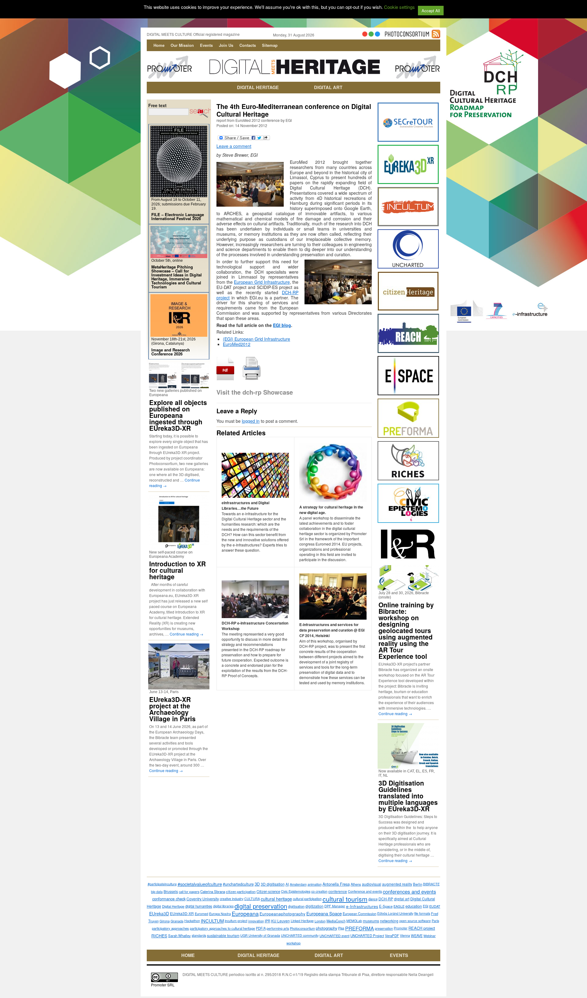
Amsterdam (298, 884)
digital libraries (223, 906)
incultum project (236, 920)
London (320, 920)
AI (287, 884)
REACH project (421, 928)
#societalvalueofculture (200, 884)
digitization (314, 906)
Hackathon (192, 920)
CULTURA (252, 898)
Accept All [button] (431, 10)
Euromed (201, 913)
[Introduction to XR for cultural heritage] (178, 547)
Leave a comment (233, 146)
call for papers (189, 891)
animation (315, 884)
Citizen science (268, 891)
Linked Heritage (302, 920)
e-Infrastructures (362, 906)
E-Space (386, 906)
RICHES (159, 935)
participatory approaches (170, 928)
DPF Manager (334, 906)
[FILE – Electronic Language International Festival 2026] (178, 194)
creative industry (231, 898)
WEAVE (417, 935)
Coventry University (202, 898)
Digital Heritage (173, 906)
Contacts (247, 45)
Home (158, 45)
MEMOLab (354, 920)
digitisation (296, 906)
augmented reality (397, 884)
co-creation (319, 891)
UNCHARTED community (300, 935)
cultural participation (307, 898)
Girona (165, 920)
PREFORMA (359, 928)
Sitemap (270, 45)
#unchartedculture (238, 884)
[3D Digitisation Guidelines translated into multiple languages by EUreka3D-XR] (408, 766)
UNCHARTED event (334, 935)
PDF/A (261, 928)
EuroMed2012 (236, 344)
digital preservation (260, 906)
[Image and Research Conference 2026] (178, 334)
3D (257, 884)
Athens (356, 884)
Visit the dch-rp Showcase (254, 392)
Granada (177, 920)
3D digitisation (273, 884)
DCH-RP (385, 898)
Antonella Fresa (336, 884)
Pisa (341, 928)
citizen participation (241, 891)
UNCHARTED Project (367, 935)
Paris (435, 920)
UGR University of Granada (260, 935)
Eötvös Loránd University (395, 913)
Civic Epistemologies (295, 891)
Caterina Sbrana (212, 891)
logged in (251, 421)
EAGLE (398, 906)
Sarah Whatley (179, 935)
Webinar (429, 935)
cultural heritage (276, 898)
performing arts (278, 928)
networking (389, 920)
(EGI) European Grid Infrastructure (256, 339)
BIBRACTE (431, 884)
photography (326, 928)
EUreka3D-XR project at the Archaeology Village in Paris (172, 709)
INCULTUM (212, 920)
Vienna (405, 935)
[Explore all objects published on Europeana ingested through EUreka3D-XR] (178, 385)
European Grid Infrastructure (262, 282)
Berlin (417, 884)
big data (157, 891)
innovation (256, 920)
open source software (415, 920)
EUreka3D (159, 913)
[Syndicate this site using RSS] (436, 35)
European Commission (359, 913)
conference (337, 891)
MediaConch (336, 920)
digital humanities (198, 906)
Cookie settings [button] (399, 7)
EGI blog (282, 325)
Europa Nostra (220, 913)
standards (199, 935)
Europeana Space (324, 913)
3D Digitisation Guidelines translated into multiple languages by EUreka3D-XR (408, 795)
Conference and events (365, 891)
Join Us (226, 45)
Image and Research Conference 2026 (170, 352)
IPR (267, 920)
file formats (422, 913)
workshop (293, 942)
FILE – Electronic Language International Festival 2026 (177, 216)
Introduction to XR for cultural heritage (177, 570)
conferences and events (409, 891)
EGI (425, 906)
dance (373, 898)
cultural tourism (345, 898)
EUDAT (434, 906)
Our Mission (182, 45)
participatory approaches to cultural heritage (222, 928)
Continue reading (186, 633)
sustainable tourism (223, 935)
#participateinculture (162, 884)
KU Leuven (280, 920)
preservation (384, 928)
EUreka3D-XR (182, 913)
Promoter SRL (163, 984)
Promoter (401, 928)
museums (371, 920)
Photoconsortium (302, 928)
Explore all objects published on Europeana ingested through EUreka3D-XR (178, 415)
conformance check (169, 899)
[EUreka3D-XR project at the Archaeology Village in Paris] (178, 686)
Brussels (171, 891)
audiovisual (371, 884)
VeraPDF (392, 935)
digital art (401, 898)
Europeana (245, 913)
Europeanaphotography (282, 913)
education (413, 906)
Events (206, 45)
